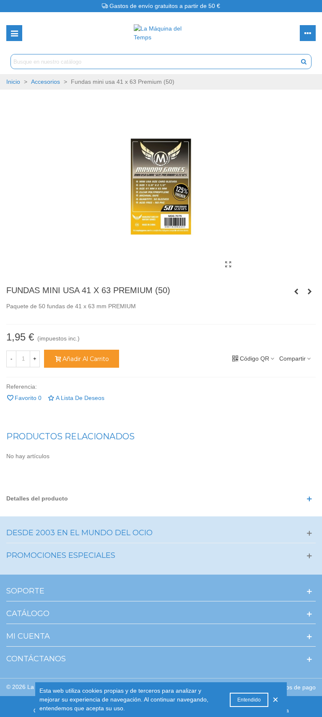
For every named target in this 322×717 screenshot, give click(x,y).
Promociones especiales (60, 555)
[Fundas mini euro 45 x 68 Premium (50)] (309, 291)
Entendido (249, 700)
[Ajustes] (308, 33)
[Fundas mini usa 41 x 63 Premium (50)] (228, 264)
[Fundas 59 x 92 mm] (296, 291)
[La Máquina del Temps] (161, 33)
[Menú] (14, 33)
